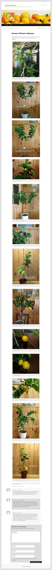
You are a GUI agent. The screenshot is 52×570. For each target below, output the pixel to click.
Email (13, 551)
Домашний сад (10, 5)
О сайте (11, 24)
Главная (6, 24)
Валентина (22, 483)
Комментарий (14, 532)
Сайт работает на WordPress (26, 566)
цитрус (36, 483)
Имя (13, 546)
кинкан (28, 483)
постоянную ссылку (17, 484)
